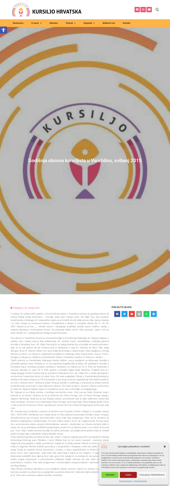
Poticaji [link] (69, 23)
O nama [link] (35, 23)
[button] (164, 446)
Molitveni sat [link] (109, 23)
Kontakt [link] (126, 23)
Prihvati (110, 475)
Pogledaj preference (152, 475)
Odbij (128, 475)
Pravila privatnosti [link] (125, 481)
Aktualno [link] (53, 23)
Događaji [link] (88, 23)
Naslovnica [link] (18, 23)
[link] (3, 30)
